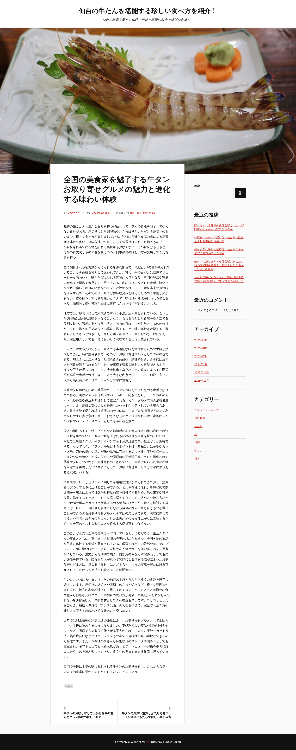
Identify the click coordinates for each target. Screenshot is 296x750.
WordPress (138, 742)
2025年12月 (201, 372)
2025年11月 (201, 380)
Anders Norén (172, 742)
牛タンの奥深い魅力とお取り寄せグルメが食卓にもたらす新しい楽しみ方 (146, 715)
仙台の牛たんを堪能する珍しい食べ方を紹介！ (148, 10)
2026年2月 (200, 356)
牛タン (152, 212)
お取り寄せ (136, 212)
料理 (145, 212)
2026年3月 (200, 347)
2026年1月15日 (101, 212)
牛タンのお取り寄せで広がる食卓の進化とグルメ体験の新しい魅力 (88, 715)
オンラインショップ (206, 410)
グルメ (69, 686)
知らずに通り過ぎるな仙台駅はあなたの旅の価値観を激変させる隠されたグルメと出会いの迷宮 (219, 265)
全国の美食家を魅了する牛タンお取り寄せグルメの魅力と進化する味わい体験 (117, 189)
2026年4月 (200, 339)
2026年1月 (200, 364)
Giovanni (74, 212)
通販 (197, 458)
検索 (197, 185)
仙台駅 (198, 426)
